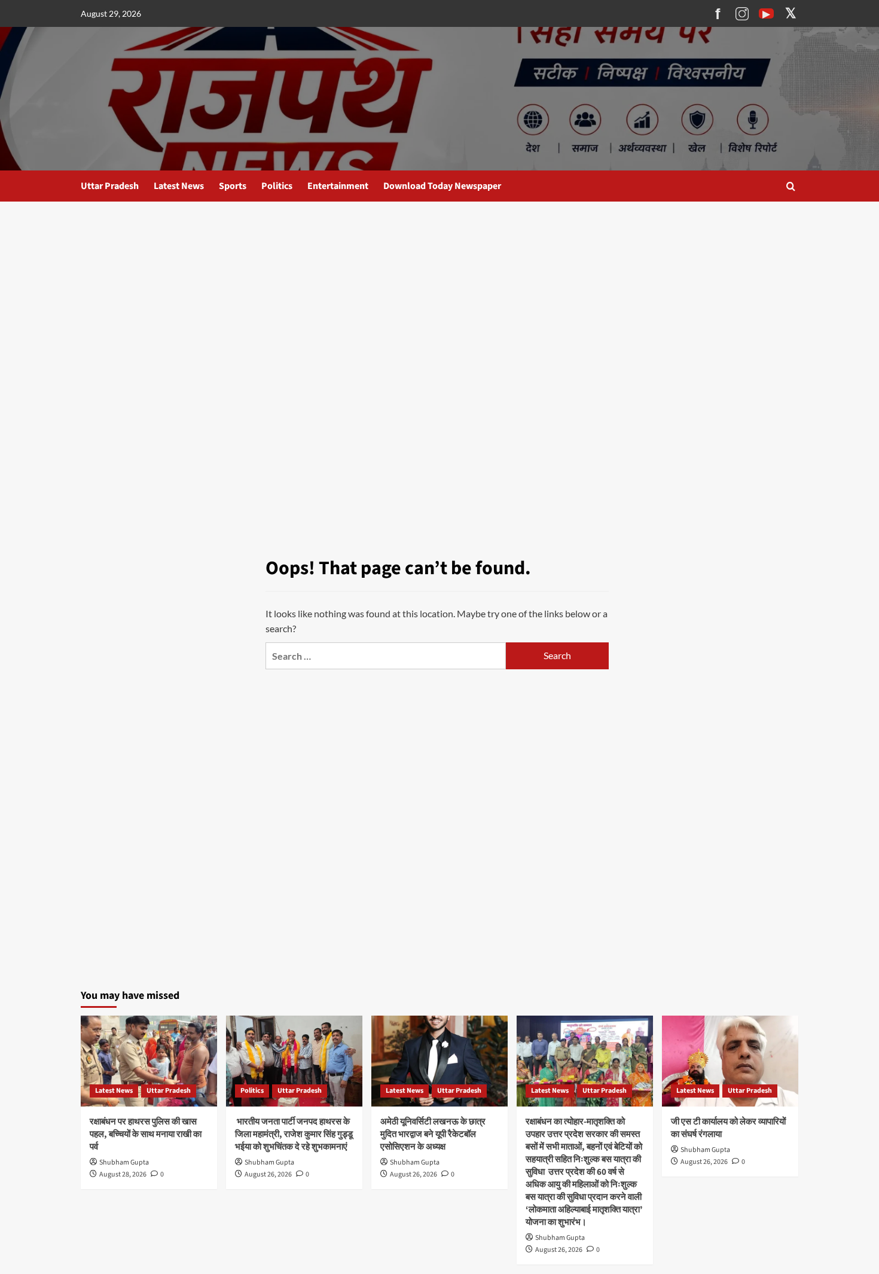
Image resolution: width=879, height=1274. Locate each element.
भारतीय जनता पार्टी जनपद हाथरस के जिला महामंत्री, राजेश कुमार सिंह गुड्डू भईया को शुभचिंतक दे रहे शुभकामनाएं (294, 1134)
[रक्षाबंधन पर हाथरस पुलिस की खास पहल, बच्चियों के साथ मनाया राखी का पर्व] (149, 1061)
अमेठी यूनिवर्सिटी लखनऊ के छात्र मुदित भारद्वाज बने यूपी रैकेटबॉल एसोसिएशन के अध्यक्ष (433, 1134)
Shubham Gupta (124, 1162)
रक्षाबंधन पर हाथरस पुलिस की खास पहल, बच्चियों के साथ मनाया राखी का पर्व (146, 1134)
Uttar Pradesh (110, 186)
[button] (790, 186)
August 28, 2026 (122, 1174)
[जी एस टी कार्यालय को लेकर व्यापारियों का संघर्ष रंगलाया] (730, 1061)
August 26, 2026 (268, 1174)
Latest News (179, 186)
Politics (276, 186)
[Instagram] (741, 14)
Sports (232, 186)
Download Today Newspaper (442, 186)
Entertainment (337, 186)
